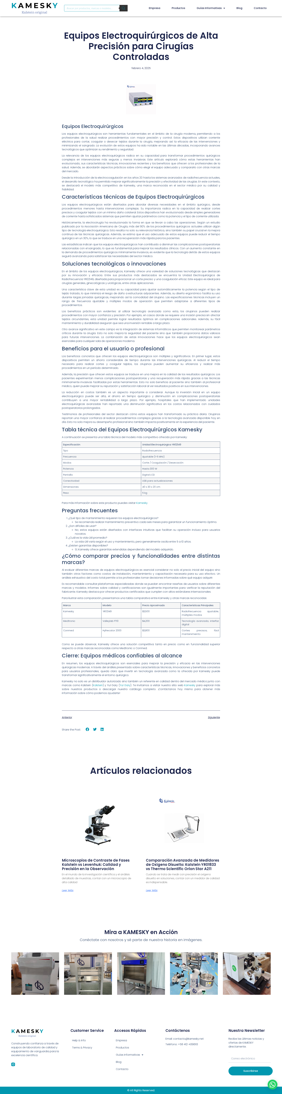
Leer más (67, 890)
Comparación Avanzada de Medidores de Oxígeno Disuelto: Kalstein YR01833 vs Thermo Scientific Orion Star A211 (182, 865)
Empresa (154, 8)
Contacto (260, 8)
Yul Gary (125, 685)
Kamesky (142, 503)
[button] (87, 729)
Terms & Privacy (82, 1047)
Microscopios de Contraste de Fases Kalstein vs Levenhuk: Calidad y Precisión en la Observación (96, 865)
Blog (239, 8)
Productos (178, 8)
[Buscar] (123, 8)
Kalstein (98, 685)
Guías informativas (209, 8)
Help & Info (79, 1040)
